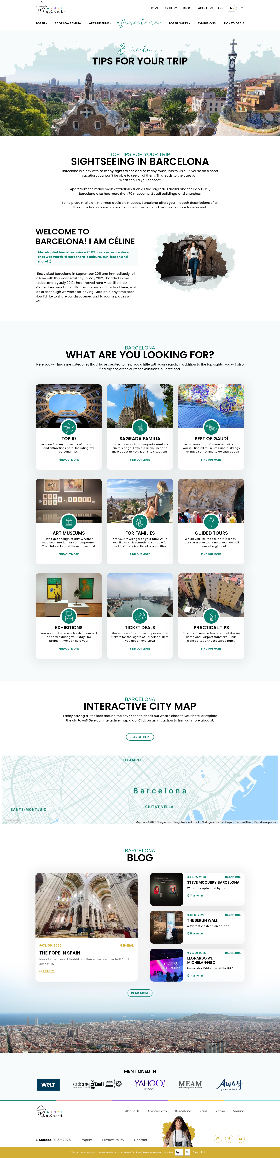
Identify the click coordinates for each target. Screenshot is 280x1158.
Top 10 (40, 23)
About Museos (210, 8)
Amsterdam (157, 1111)
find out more (69, 460)
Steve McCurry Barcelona (213, 882)
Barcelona (140, 23)
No (187, 1152)
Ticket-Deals (234, 23)
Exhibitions (207, 23)
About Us (132, 1111)
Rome (220, 1111)
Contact (140, 1140)
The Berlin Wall (202, 920)
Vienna (239, 1111)
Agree (179, 1152)
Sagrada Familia (68, 23)
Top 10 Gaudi (178, 23)
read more (140, 993)
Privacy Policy (113, 1140)
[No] (276, 1152)
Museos (45, 1140)
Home (154, 8)
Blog (187, 8)
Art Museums (99, 23)
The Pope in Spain (59, 953)
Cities (170, 8)
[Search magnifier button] (241, 8)
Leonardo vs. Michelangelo (201, 960)
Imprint (86, 1140)
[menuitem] (231, 8)
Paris (203, 1111)
